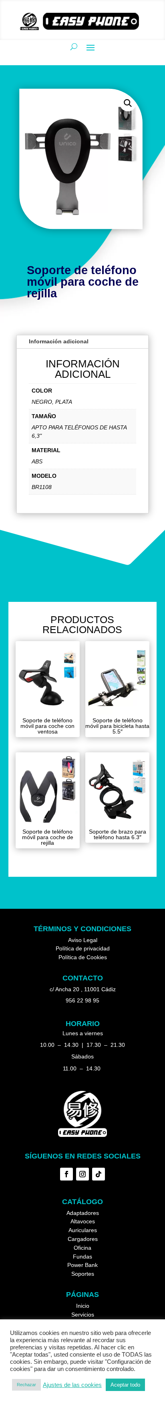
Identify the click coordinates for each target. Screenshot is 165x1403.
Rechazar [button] (26, 1384)
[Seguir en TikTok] (98, 1174)
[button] (127, 103)
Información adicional (59, 341)
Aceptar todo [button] (125, 1385)
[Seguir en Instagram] (82, 1174)
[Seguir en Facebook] (66, 1174)
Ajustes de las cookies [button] (72, 1385)
